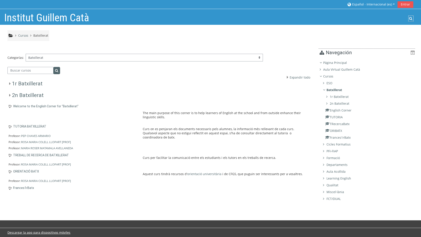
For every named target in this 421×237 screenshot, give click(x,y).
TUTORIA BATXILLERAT (29, 126)
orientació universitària (204, 174)
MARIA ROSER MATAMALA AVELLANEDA (47, 148)
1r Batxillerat (27, 84)
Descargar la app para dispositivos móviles (38, 232)
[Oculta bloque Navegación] (413, 53)
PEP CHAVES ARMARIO (36, 136)
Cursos (328, 76)
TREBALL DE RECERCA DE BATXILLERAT (41, 155)
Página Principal (335, 63)
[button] (370, 4)
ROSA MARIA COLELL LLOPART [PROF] (46, 142)
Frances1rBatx (23, 188)
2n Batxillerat (28, 95)
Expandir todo (300, 77)
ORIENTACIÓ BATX (26, 171)
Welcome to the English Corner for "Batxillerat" (45, 106)
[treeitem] (367, 131)
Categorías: (15, 58)
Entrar (405, 4)
